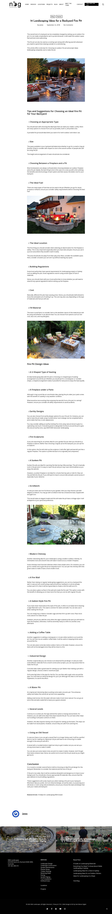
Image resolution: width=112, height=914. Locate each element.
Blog (52, 16)
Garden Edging (45, 877)
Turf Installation (46, 879)
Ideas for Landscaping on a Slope (84, 876)
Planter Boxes (45, 869)
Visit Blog (76, 881)
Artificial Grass (45, 881)
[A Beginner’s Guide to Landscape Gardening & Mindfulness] (84, 839)
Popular (59, 16)
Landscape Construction (49, 865)
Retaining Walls (46, 873)
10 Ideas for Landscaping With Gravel (50, 795)
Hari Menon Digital (81, 904)
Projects (43, 889)
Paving (43, 875)
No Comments (68, 25)
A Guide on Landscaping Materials (84, 864)
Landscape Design (47, 864)
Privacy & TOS (57, 904)
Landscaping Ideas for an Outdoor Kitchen (87, 873)
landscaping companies (34, 50)
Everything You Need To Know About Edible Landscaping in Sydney (87, 867)
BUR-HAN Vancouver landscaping (58, 428)
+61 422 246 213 (13, 866)
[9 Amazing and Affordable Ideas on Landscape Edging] (28, 839)
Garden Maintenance (47, 867)
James (41, 25)
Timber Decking (46, 871)
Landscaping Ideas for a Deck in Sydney (86, 871)
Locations (44, 885)
